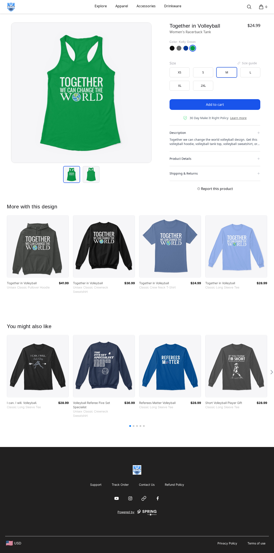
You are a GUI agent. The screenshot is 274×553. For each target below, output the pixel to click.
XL (179, 86)
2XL (203, 86)
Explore (101, 6)
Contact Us (147, 484)
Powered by (126, 512)
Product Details (180, 159)
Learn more (238, 118)
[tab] (72, 174)
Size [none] (173, 63)
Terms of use (256, 543)
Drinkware (172, 6)
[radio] (180, 72)
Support (95, 484)
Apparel (121, 6)
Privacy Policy (227, 543)
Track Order (120, 484)
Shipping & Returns (184, 173)
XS (179, 72)
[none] (247, 63)
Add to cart (215, 104)
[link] (37, 246)
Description (178, 133)
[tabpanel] (81, 92)
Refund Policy (174, 484)
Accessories (146, 6)
